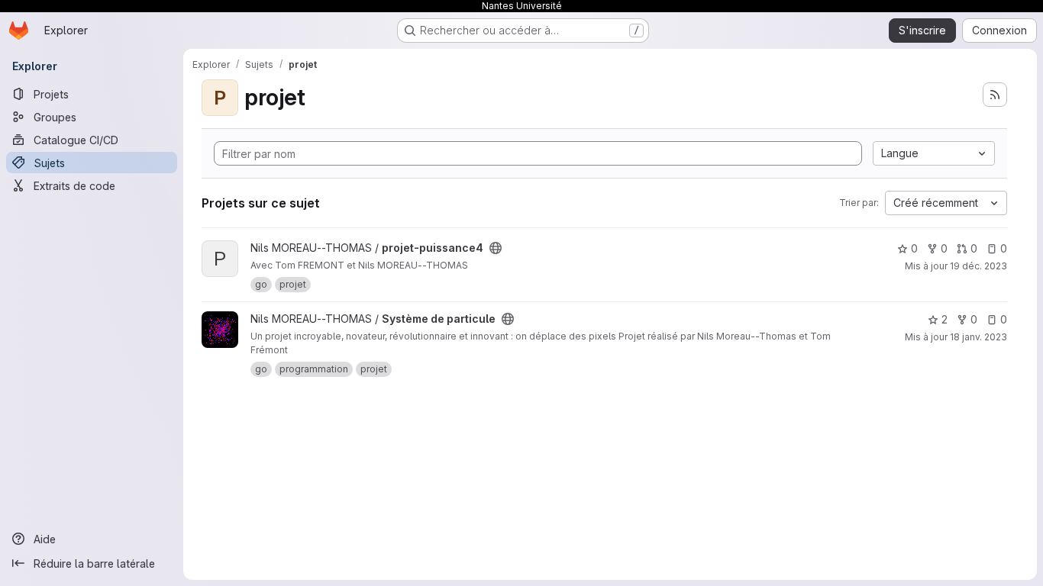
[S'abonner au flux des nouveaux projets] (995, 94)
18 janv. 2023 (978, 337)
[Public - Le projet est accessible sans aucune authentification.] (495, 248)
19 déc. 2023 (978, 266)
